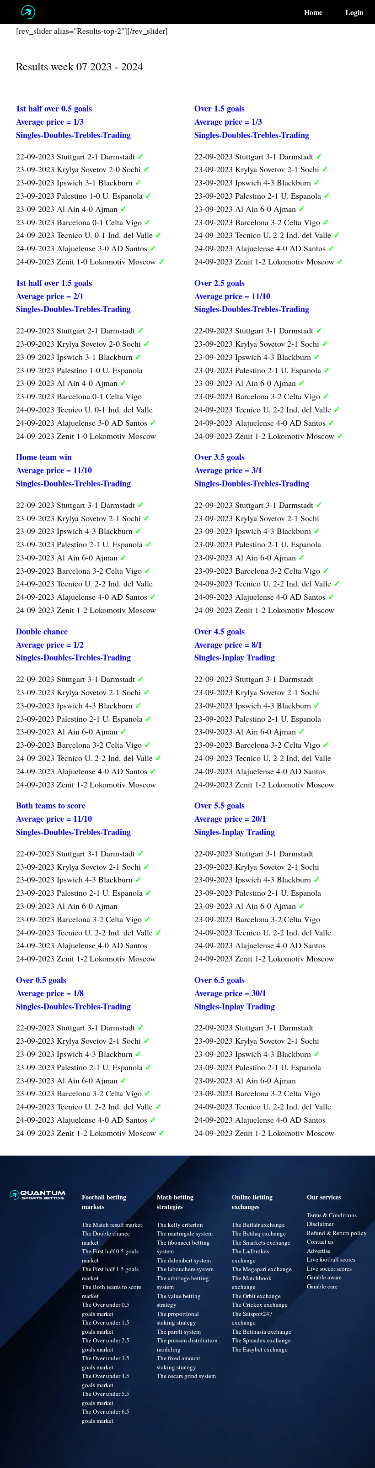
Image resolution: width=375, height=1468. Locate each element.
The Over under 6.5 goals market (105, 1416)
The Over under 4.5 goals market (105, 1380)
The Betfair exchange (258, 1224)
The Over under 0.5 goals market (105, 1309)
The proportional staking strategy (178, 1318)
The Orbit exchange (256, 1296)
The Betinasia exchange (261, 1331)
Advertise (319, 1250)
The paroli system (179, 1331)
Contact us (320, 1241)
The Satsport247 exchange (252, 1318)
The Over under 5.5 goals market (105, 1398)
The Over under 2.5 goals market (105, 1344)
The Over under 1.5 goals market (105, 1327)
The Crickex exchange (260, 1304)
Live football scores (331, 1259)
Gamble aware (324, 1277)
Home (313, 12)
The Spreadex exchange (261, 1340)
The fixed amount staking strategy (178, 1362)
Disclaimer (320, 1224)
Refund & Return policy (337, 1233)
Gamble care (322, 1286)
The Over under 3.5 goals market (105, 1362)
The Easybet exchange (260, 1349)
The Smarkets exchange (261, 1242)
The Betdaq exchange (259, 1233)
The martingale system (185, 1233)
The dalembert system (184, 1260)
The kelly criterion (180, 1224)
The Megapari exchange (262, 1269)
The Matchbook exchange (252, 1282)
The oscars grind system (186, 1376)
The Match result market (112, 1224)
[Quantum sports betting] (28, 12)
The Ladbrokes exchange (250, 1255)
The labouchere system (185, 1269)
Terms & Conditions (332, 1215)
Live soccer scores (329, 1268)
